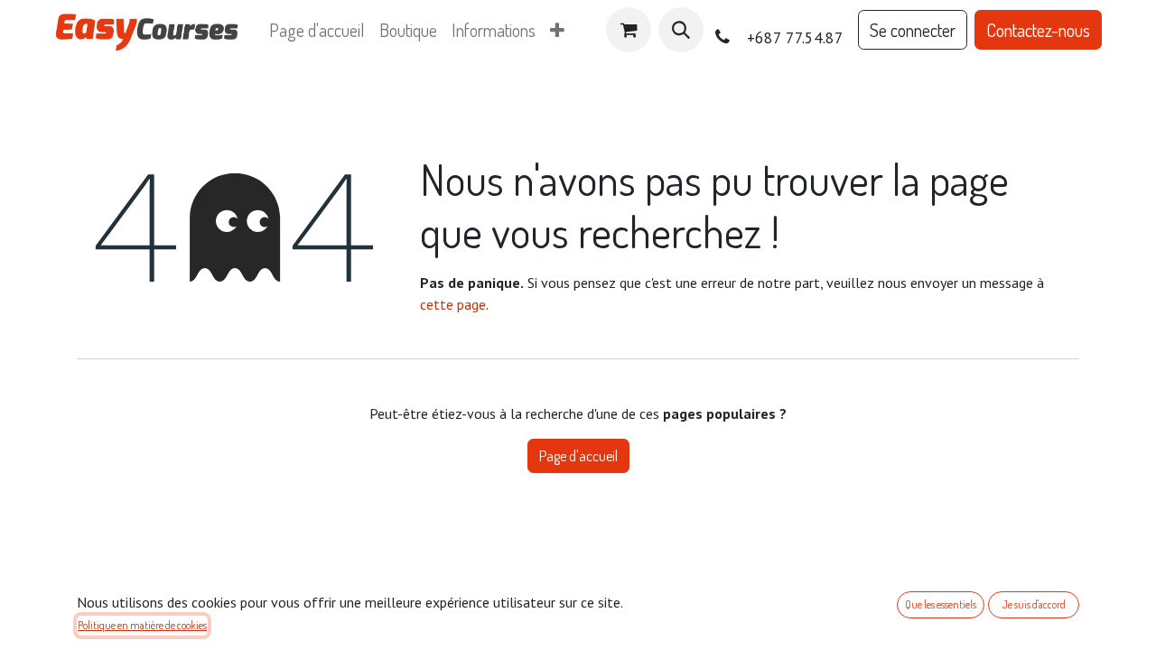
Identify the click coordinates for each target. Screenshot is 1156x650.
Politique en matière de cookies (142, 625)
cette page (453, 304)
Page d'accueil (578, 456)
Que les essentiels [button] (940, 604)
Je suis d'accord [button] (1034, 604)
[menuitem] (317, 30)
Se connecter (913, 30)
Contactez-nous (1038, 30)
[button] (681, 29)
